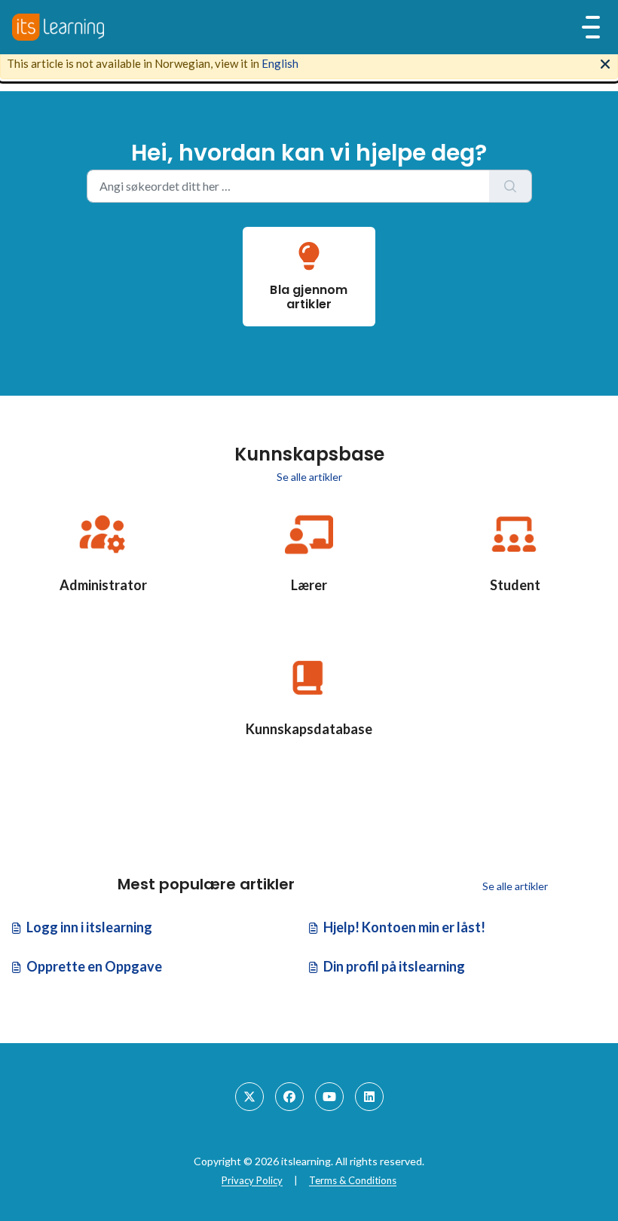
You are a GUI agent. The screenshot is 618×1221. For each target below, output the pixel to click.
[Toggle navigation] (591, 27)
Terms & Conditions (352, 1180)
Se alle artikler (309, 476)
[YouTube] (329, 1096)
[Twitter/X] (249, 1096)
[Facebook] (289, 1096)
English (280, 63)
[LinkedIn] (369, 1096)
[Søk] (510, 186)
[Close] (605, 62)
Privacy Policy (252, 1180)
